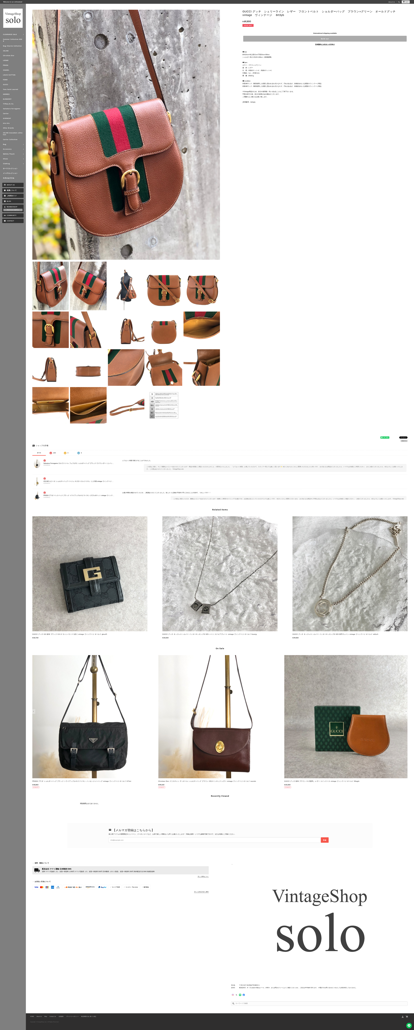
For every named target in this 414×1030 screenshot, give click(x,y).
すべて (39, 453)
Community (11, 215)
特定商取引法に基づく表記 (88, 1016)
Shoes (5, 159)
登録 (324, 840)
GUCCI (5, 84)
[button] (33, 711)
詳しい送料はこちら (203, 876)
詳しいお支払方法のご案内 (201, 891)
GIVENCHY (7, 118)
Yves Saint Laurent (10, 89)
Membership (12, 207)
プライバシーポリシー (72, 1016)
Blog (9, 201)
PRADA (5, 65)
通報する (404, 441)
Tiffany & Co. (8, 104)
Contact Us (52, 1016)
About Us (391, 2)
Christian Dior (8, 55)
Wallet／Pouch (9, 154)
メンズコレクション (10, 173)
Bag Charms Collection (12, 46)
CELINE (6, 51)
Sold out (325, 39)
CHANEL (6, 70)
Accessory (7, 149)
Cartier (6, 113)
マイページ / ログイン (13, 210)
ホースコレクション (10, 168)
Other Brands (8, 128)
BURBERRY (7, 99)
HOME (32, 1016)
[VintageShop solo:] (319, 923)
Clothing (6, 164)
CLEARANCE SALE (10, 34)
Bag (4, 144)
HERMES (6, 94)
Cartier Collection (10, 139)
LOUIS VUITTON (9, 75)
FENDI (5, 80)
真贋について (12, 190)
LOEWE (6, 60)
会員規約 (61, 1016)
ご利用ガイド (12, 196)
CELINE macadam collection (13, 134)
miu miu (6, 123)
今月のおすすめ (8, 178)
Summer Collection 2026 (12, 40)
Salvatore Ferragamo (11, 109)
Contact (10, 221)
